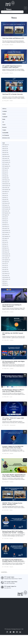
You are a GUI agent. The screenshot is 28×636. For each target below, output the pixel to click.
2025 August (5, 168)
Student (4, 114)
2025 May (5, 173)
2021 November (6, 255)
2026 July (5, 146)
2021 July (5, 263)
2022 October (5, 234)
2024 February (6, 203)
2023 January (5, 228)
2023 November (6, 209)
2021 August (5, 261)
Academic (4, 111)
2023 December (6, 207)
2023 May (5, 220)
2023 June (5, 218)
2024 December (6, 183)
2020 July (4, 281)
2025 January (5, 181)
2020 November (6, 279)
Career (3, 124)
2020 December (6, 277)
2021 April (5, 269)
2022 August (5, 238)
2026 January (5, 158)
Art (3, 122)
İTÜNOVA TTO (6, 138)
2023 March (5, 224)
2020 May (4, 283)
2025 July (5, 170)
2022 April (5, 246)
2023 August (5, 214)
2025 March (5, 177)
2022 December (6, 230)
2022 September (6, 236)
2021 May (5, 267)
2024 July (5, 193)
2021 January (5, 275)
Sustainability (5, 132)
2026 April (5, 152)
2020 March (5, 285)
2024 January (5, 205)
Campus (4, 130)
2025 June (5, 172)
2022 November (6, 232)
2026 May (5, 150)
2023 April (5, 222)
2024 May (5, 197)
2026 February (6, 156)
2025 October (5, 164)
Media (3, 119)
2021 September (6, 259)
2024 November (6, 185)
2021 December (6, 253)
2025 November (6, 162)
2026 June (5, 148)
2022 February (5, 250)
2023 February (5, 226)
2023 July (5, 216)
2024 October (5, 187)
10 (6, 572)
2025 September (6, 166)
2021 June (5, 265)
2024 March (5, 201)
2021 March (5, 271)
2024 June (5, 195)
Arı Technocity (5, 135)
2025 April (5, 175)
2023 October (5, 211)
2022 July (4, 240)
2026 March (5, 154)
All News (4, 108)
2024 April (5, 199)
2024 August (5, 191)
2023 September (6, 212)
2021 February (6, 273)
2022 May (5, 244)
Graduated (4, 116)
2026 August (5, 144)
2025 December (6, 160)
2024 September (6, 189)
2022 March (5, 248)
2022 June (5, 242)
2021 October (5, 257)
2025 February (6, 179)
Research (4, 127)
